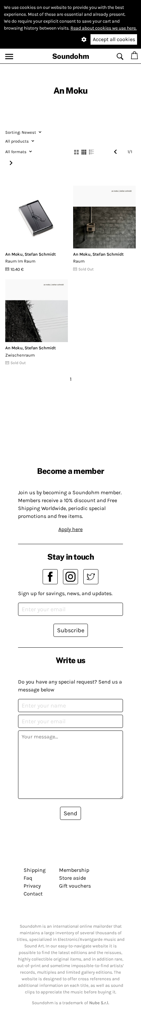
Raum (79, 261)
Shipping (35, 870)
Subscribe (70, 630)
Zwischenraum (20, 355)
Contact (33, 894)
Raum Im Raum (20, 261)
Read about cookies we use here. (103, 28)
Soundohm (70, 56)
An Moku (14, 254)
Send (70, 813)
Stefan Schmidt (40, 254)
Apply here (70, 529)
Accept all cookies (114, 39)
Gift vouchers (75, 886)
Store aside (72, 878)
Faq (28, 878)
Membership (74, 870)
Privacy (32, 886)
